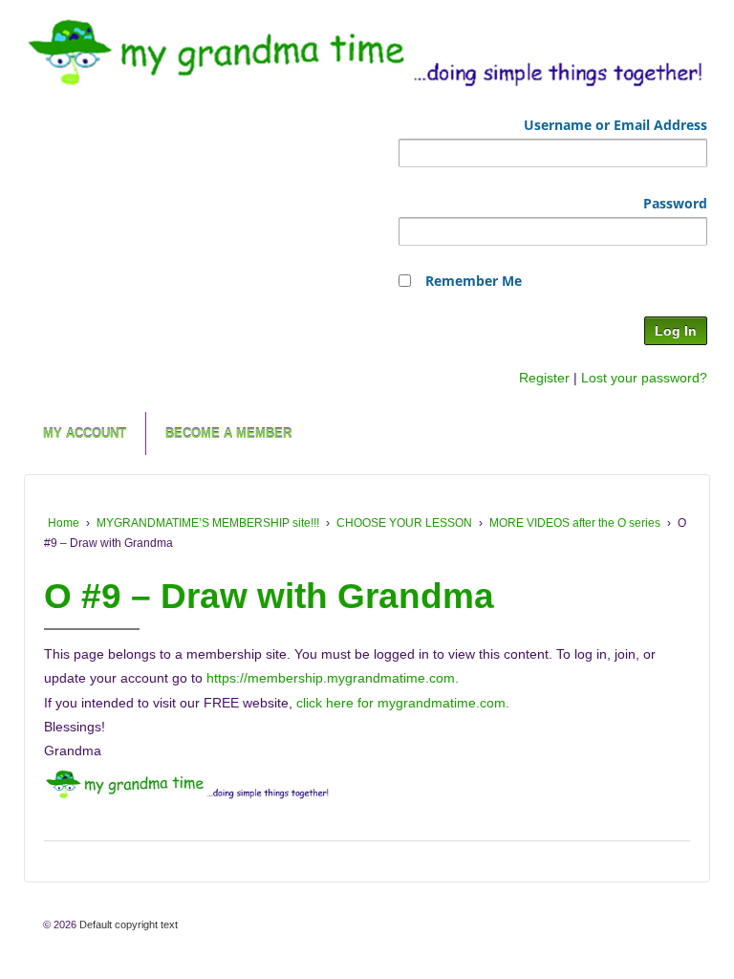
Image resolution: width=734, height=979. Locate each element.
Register (544, 377)
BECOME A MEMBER (228, 433)
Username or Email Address (615, 125)
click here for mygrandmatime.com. (402, 702)
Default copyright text (127, 924)
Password (675, 203)
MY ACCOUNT (84, 433)
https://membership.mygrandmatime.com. (332, 677)
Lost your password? (644, 377)
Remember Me (473, 281)
